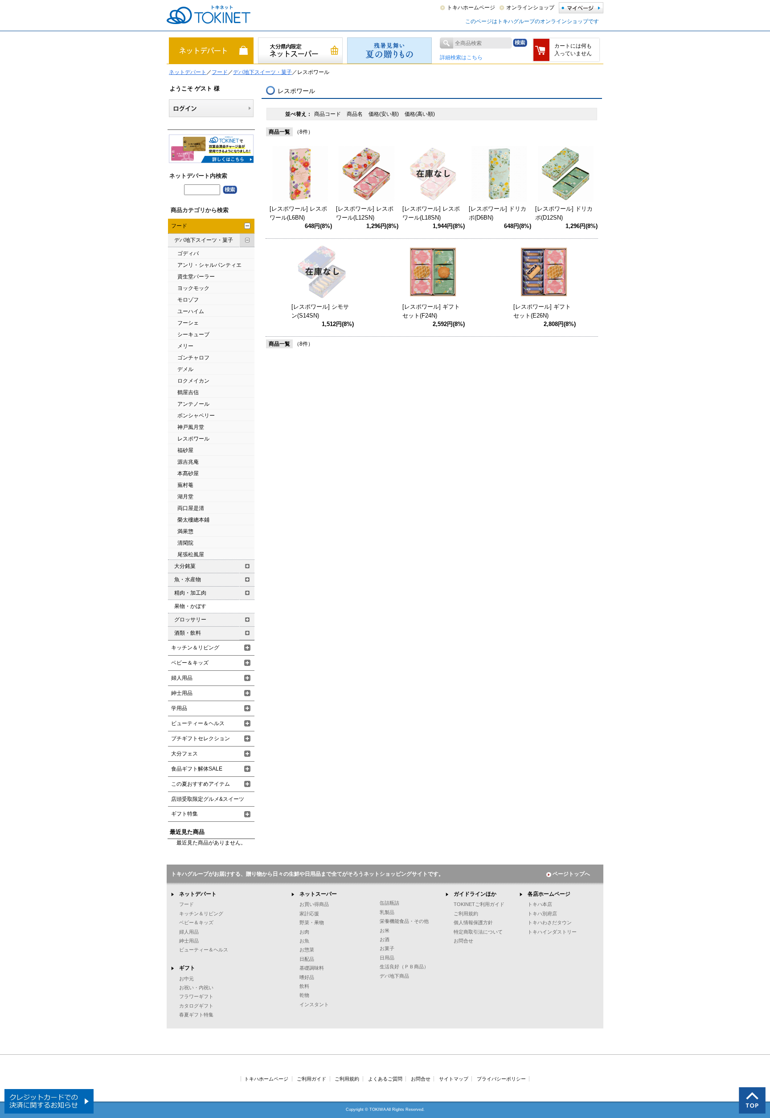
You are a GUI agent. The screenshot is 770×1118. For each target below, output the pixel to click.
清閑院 (185, 543)
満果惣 (185, 531)
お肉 (304, 931)
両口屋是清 (190, 508)
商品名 (355, 114)
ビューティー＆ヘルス (198, 723)
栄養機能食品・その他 (404, 921)
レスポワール (193, 439)
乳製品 (387, 912)
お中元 (186, 978)
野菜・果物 (311, 922)
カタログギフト (196, 1005)
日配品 (306, 959)
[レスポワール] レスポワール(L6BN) (298, 213)
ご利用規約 (466, 913)
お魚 (304, 940)
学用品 (179, 708)
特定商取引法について (478, 931)
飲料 (304, 986)
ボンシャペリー (196, 415)
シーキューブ (193, 334)
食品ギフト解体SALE (196, 769)
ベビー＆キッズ (190, 663)
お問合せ (463, 940)
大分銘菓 (185, 566)
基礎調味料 (311, 968)
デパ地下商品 (394, 976)
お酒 (384, 939)
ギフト (187, 968)
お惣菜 (306, 949)
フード (220, 72)
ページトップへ (571, 874)
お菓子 (387, 948)
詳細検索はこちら (461, 57)
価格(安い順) (384, 114)
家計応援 (309, 913)
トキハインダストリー (552, 931)
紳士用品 (181, 693)
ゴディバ (188, 253)
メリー (185, 346)
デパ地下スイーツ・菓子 (262, 72)
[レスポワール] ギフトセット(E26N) (542, 311)
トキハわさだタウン (550, 922)
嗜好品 (306, 977)
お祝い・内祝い (196, 987)
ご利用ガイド (311, 1078)
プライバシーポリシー (501, 1078)
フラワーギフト (196, 996)
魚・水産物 (187, 579)
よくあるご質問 (385, 1078)
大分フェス (184, 754)
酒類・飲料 (187, 633)
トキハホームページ (471, 7)
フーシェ (188, 323)
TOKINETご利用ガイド (479, 904)
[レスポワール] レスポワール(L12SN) (364, 213)
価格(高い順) (420, 114)
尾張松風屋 (190, 554)
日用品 (387, 957)
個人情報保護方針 (473, 922)
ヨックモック (193, 288)
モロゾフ (188, 300)
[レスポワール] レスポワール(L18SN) (431, 213)
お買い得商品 (314, 904)
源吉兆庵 (188, 462)
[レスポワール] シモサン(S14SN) (320, 311)
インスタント (314, 1004)
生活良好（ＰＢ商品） (404, 966)
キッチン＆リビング (195, 648)
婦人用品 (181, 678)
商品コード (328, 114)
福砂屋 (185, 450)
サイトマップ (453, 1078)
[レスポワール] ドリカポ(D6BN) (497, 213)
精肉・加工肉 (190, 593)
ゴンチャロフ (193, 358)
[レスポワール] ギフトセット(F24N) (431, 311)
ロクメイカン (193, 381)
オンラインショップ (530, 7)
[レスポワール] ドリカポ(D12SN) (564, 213)
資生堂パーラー (196, 276)
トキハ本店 (540, 904)
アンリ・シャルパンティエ (209, 265)
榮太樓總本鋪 (193, 520)
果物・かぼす (190, 606)
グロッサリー (190, 619)
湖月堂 (185, 497)
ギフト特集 (184, 814)
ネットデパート (187, 72)
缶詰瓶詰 (389, 903)
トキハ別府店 (542, 913)
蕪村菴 (185, 485)
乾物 (304, 995)
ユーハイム (190, 311)
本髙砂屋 (188, 473)
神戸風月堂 (190, 427)
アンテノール (193, 404)
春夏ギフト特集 (196, 1014)
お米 (384, 930)
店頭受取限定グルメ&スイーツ (207, 799)
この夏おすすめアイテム (200, 784)
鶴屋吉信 (188, 392)
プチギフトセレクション (200, 738)
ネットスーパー (318, 894)
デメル (185, 369)
